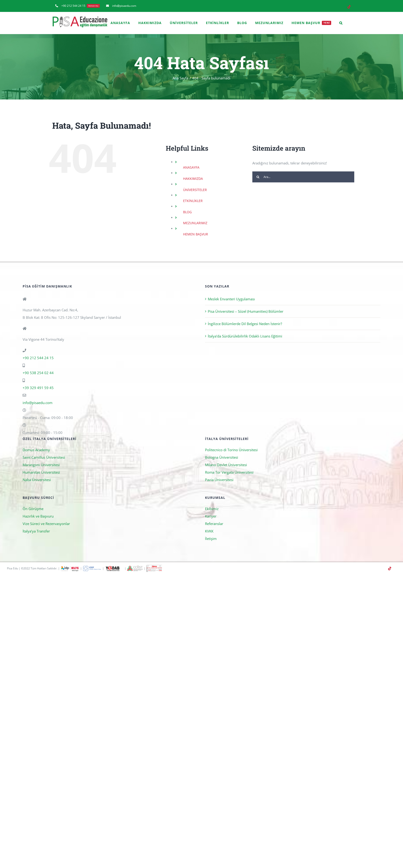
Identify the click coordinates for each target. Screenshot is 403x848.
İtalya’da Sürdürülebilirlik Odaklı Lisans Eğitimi (245, 336)
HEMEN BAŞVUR (195, 234)
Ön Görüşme (33, 508)
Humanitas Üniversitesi (41, 472)
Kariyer (210, 516)
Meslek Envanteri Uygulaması (231, 299)
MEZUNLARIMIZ (195, 223)
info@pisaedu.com (37, 402)
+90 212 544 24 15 (38, 357)
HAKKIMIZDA (193, 178)
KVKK (209, 531)
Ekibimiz (212, 508)
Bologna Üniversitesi (221, 457)
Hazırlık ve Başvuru (38, 516)
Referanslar (214, 523)
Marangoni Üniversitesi (41, 464)
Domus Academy (36, 449)
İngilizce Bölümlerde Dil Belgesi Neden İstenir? (245, 323)
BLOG (187, 212)
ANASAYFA (191, 167)
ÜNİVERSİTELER (195, 190)
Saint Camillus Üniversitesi (44, 457)
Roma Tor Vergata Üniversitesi (229, 472)
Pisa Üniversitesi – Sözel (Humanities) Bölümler (245, 311)
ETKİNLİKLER (193, 201)
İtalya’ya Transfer (36, 531)
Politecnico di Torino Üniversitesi (231, 449)
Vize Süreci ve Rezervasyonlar (46, 523)
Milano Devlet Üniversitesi (226, 464)
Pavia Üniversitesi (219, 479)
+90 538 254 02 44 (38, 372)
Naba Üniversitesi (37, 479)
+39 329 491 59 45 (38, 387)
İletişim (211, 538)
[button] (341, 23)
